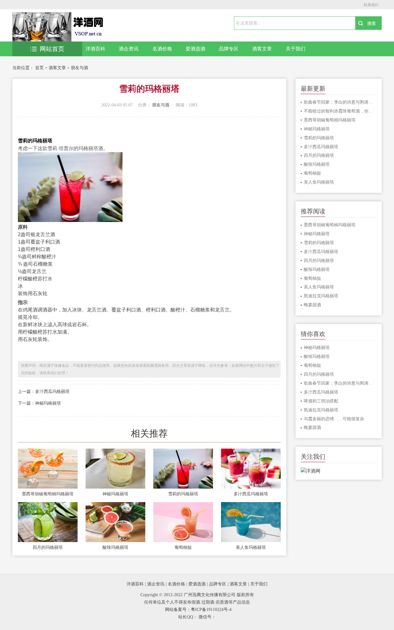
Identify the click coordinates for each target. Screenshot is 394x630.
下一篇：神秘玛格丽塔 (39, 403)
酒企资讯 (129, 48)
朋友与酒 (79, 67)
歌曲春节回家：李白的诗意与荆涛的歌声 (340, 102)
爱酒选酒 (195, 48)
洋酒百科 (95, 48)
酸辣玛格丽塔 (115, 547)
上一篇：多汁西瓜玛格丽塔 (44, 391)
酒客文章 (262, 48)
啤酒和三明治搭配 (321, 401)
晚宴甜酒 (312, 305)
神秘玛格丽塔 (115, 494)
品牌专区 (229, 48)
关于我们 (295, 48)
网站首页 (52, 49)
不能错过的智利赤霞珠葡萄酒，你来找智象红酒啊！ (340, 111)
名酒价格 (162, 48)
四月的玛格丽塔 (48, 547)
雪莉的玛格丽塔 (183, 494)
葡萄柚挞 (183, 547)
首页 (39, 67)
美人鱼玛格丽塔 (251, 547)
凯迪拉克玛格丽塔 (321, 296)
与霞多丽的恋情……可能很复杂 (334, 419)
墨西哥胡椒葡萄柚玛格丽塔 (48, 494)
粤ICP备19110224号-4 (211, 609)
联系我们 (371, 5)
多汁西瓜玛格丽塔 (251, 494)
